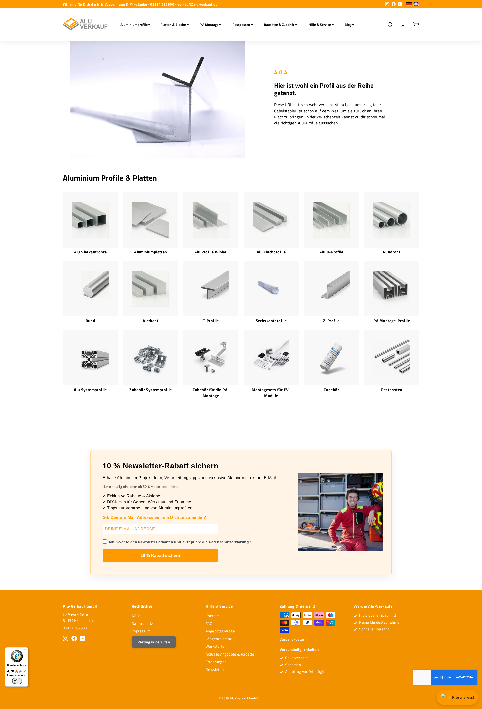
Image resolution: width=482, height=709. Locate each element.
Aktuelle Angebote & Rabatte (230, 654)
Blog (348, 24)
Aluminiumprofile (134, 24)
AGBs (136, 616)
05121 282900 (75, 628)
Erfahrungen (216, 662)
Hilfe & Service (320, 24)
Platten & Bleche (173, 24)
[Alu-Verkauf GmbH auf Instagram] (65, 638)
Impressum (141, 631)
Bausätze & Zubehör (279, 24)
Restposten (241, 24)
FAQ (209, 623)
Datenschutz (142, 623)
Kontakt (212, 616)
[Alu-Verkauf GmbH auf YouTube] (82, 638)
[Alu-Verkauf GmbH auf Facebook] (74, 638)
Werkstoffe (215, 646)
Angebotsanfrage (220, 631)
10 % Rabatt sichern (160, 555)
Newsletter (215, 669)
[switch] (17, 681)
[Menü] (25, 650)
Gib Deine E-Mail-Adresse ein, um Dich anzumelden (154, 517)
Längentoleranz (219, 639)
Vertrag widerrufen (154, 642)
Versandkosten (292, 639)
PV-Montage (209, 24)
